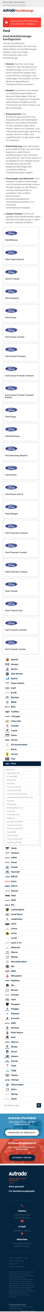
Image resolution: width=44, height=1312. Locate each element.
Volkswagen (17, 1084)
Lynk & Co (15, 943)
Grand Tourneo (14, 790)
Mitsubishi (16, 976)
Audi (13, 688)
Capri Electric (13, 773)
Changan (15, 716)
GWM (13, 858)
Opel (13, 999)
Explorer (11, 780)
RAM (13, 1023)
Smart (13, 1051)
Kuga (10, 801)
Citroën (14, 726)
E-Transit (12, 776)
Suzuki (14, 1061)
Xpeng (14, 1094)
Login (11, 1258)
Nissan (14, 990)
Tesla (13, 1066)
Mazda (14, 957)
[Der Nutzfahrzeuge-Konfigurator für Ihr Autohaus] (18, 10)
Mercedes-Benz (18, 962)
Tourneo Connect (15, 822)
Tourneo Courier (14, 825)
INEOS (13, 876)
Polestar (15, 1013)
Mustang (11, 804)
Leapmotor (16, 919)
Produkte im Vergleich (21, 1133)
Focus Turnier (14, 787)
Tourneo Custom (15, 828)
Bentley (14, 697)
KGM (13, 900)
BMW (13, 702)
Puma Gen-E (13, 815)
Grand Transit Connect (17, 794)
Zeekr (13, 1099)
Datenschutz (13, 1264)
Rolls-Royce (16, 1032)
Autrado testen (21, 1158)
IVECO (14, 886)
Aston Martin (17, 683)
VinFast (14, 1080)
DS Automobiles (19, 745)
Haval (13, 862)
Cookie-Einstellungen (16, 1267)
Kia (12, 905)
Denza (13, 740)
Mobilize (15, 980)
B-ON (13, 693)
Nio (12, 985)
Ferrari (14, 754)
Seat (13, 1037)
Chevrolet (15, 721)
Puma (10, 811)
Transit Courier (14, 842)
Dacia (13, 735)
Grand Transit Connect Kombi (20, 797)
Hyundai (15, 872)
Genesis (14, 853)
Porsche (14, 1018)
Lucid (13, 938)
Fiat (12, 759)
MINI (13, 971)
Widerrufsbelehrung (16, 1261)
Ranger (11, 818)
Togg (13, 1070)
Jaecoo (14, 891)
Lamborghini (17, 909)
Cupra (13, 730)
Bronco (11, 769)
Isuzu (13, 881)
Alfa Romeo (16, 674)
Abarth (14, 659)
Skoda (13, 1047)
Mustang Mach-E (15, 808)
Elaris (13, 749)
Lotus (13, 933)
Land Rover (16, 914)
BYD (12, 707)
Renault (14, 1028)
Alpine (14, 678)
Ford (13, 763)
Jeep (13, 895)
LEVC (13, 924)
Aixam (14, 669)
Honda (14, 867)
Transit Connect (14, 839)
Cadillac (14, 711)
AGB (26, 1258)
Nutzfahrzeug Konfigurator (14, 5)
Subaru (14, 1056)
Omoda (14, 995)
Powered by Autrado (27, 1311)
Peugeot (15, 1004)
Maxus (14, 952)
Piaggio (14, 1009)
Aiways (14, 664)
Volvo (13, 1089)
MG (12, 966)
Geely (13, 848)
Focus (11, 783)
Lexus (13, 928)
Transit (11, 832)
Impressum (19, 1258)
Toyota (14, 1075)
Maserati (15, 947)
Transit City (12, 835)
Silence (14, 1042)
